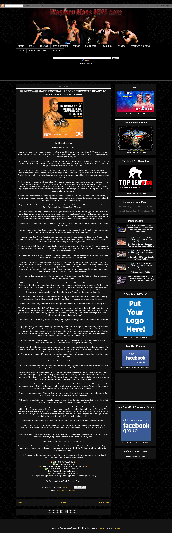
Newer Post (23, 503)
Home (63, 503)
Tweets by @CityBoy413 (135, 456)
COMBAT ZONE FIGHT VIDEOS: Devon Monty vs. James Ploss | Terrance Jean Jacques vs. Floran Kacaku (140, 228)
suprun (102, 528)
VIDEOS (76, 46)
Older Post (104, 503)
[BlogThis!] (77, 487)
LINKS (21, 50)
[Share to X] (80, 487)
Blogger (117, 528)
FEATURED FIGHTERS (140, 46)
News (74, 491)
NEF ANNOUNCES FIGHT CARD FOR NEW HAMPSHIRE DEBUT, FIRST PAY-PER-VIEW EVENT (141, 279)
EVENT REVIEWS (60, 46)
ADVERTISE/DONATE (38, 50)
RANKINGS (107, 46)
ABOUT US (57, 50)
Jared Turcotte (61, 491)
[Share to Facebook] (82, 487)
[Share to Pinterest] (84, 487)
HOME (21, 46)
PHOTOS (121, 46)
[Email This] (75, 487)
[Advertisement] (86, 74)
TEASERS (44, 46)
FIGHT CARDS (91, 46)
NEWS (32, 46)
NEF (69, 491)
